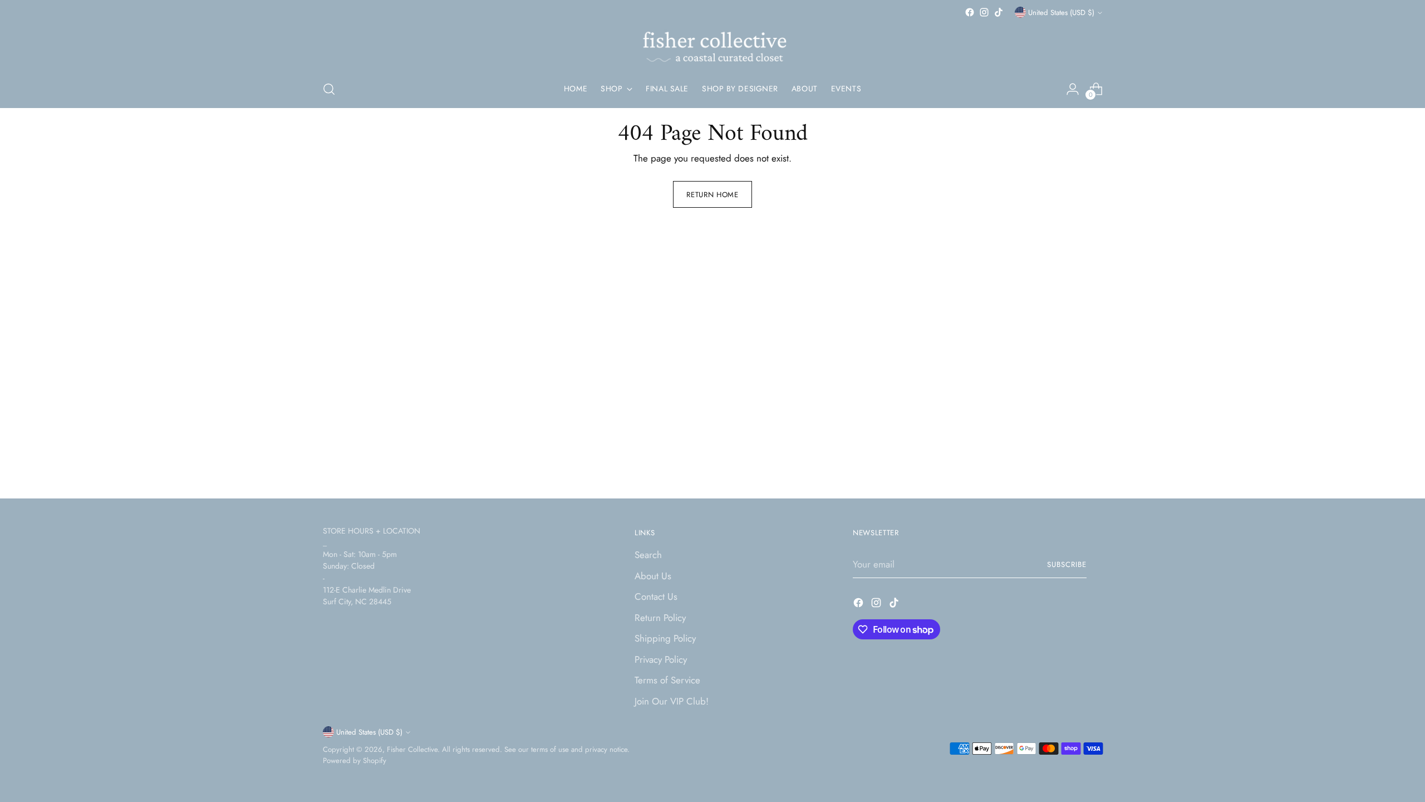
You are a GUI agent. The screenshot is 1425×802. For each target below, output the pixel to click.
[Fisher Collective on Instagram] (984, 12)
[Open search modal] (329, 89)
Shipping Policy (665, 638)
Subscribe (1067, 564)
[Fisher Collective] (712, 45)
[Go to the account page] (1073, 89)
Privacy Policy (661, 659)
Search (648, 554)
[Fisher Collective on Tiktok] (999, 12)
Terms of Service (667, 680)
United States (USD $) (1061, 12)
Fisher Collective (412, 749)
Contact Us (656, 596)
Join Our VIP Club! (672, 701)
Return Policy (660, 617)
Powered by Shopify (354, 760)
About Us (653, 576)
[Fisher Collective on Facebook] (970, 12)
